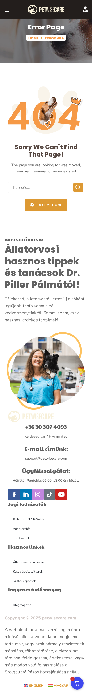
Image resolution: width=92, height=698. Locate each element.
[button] (46, 205)
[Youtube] (61, 494)
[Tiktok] (49, 494)
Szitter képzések (24, 581)
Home (33, 37)
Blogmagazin (22, 605)
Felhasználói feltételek (28, 519)
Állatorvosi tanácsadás (28, 562)
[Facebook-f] (14, 494)
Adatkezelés (21, 529)
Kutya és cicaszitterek (28, 572)
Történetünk (21, 538)
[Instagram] (38, 494)
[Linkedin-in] (26, 494)
